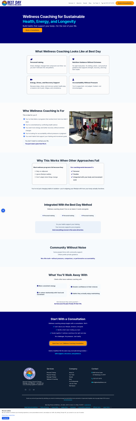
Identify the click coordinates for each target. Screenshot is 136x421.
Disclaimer (73, 407)
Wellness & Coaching (52, 379)
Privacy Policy (54, 407)
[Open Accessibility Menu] (3, 210)
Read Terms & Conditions (31, 407)
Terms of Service (44, 407)
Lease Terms (106, 407)
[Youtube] (34, 390)
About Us (71, 372)
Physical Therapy (51, 374)
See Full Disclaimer (68, 399)
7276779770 (88, 405)
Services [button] (71, 3)
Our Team (71, 374)
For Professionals (73, 381)
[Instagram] (30, 390)
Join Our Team (73, 383)
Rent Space (72, 385)
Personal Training (51, 372)
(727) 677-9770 (97, 378)
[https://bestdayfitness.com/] (11, 3)
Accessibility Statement (84, 407)
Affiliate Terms (97, 407)
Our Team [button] (96, 3)
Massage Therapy (51, 377)
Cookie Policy (64, 407)
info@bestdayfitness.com (99, 382)
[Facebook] (26, 390)
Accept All (5, 418)
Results (71, 377)
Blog (70, 379)
